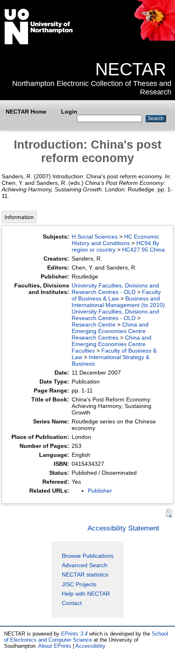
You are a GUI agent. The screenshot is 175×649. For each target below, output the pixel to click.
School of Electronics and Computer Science (86, 637)
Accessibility (90, 646)
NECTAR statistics (85, 574)
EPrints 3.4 (74, 634)
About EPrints (54, 646)
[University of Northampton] (38, 42)
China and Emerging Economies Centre (110, 327)
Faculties (83, 350)
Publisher (100, 490)
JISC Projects (79, 584)
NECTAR (130, 69)
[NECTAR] (154, 38)
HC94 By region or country (115, 246)
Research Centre (94, 324)
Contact (72, 603)
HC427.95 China (143, 249)
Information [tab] (19, 217)
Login (69, 111)
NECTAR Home (26, 111)
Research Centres (95, 337)
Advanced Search (84, 565)
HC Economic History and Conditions (115, 239)
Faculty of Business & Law (116, 295)
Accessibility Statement (123, 528)
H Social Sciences (95, 236)
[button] (169, 513)
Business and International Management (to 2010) (118, 301)
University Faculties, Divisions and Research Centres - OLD (115, 288)
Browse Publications (88, 556)
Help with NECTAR (86, 593)
